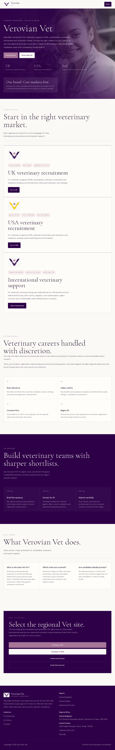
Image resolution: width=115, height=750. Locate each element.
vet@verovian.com (66, 730)
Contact (7, 724)
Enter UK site (11, 55)
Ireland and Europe (45, 55)
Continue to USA (57, 652)
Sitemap (62, 734)
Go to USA (14, 245)
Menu (108, 4)
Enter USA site (27, 55)
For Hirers (7, 720)
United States (64, 701)
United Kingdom (65, 697)
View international (17, 306)
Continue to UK (57, 645)
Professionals (9, 716)
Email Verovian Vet (58, 665)
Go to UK (13, 190)
